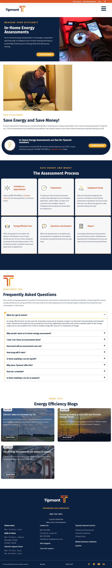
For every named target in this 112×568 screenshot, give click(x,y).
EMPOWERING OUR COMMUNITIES (56, 508)
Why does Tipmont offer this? (20, 365)
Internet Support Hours (13, 547)
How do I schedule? (15, 371)
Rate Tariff (69, 564)
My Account (77, 2)
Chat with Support (47, 548)
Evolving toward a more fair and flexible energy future (80, 415)
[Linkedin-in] (104, 564)
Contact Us (44, 525)
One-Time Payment (89, 2)
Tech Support (45, 543)
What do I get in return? (17, 315)
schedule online (56, 149)
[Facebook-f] (89, 564)
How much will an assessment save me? (24, 346)
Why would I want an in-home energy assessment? (29, 333)
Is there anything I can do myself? (21, 359)
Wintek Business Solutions (86, 542)
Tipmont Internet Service (85, 525)
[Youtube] (99, 564)
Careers (78, 546)
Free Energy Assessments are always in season (27, 451)
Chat (99, 2)
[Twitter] (94, 564)
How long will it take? (16, 352)
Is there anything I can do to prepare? (23, 378)
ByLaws (42, 564)
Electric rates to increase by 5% (19, 414)
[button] (105, 1)
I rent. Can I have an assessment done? (24, 340)
